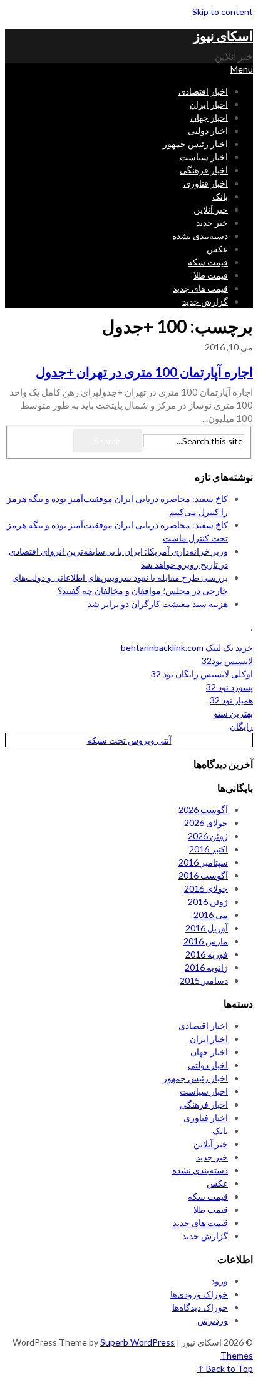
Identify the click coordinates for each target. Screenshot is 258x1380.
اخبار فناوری (205, 183)
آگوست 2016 (203, 875)
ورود (219, 1280)
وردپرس (212, 1320)
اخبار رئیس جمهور (195, 143)
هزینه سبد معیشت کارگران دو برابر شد (158, 603)
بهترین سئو (233, 713)
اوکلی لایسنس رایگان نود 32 (202, 673)
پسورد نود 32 (229, 687)
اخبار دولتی (208, 130)
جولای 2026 (206, 822)
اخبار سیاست (204, 156)
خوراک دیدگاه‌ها (200, 1307)
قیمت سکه (208, 262)
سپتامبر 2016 (203, 862)
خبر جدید (212, 222)
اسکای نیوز (223, 35)
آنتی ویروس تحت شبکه (129, 740)
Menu (241, 69)
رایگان (241, 726)
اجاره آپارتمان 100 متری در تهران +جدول (144, 371)
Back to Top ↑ (225, 1368)
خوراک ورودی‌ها (199, 1294)
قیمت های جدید (200, 288)
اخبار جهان (209, 117)
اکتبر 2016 (208, 849)
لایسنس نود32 (227, 660)
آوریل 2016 (206, 928)
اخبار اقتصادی (203, 91)
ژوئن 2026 (208, 836)
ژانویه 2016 (206, 967)
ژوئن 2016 (208, 901)
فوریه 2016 (206, 954)
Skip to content (222, 11)
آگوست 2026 (203, 809)
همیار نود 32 (231, 700)
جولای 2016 (206, 888)
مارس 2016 (205, 941)
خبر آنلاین (211, 209)
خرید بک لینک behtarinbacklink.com (187, 647)
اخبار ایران (209, 104)
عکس (217, 248)
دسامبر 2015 (204, 980)
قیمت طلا (211, 275)
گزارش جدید (205, 301)
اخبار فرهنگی (204, 170)
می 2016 (211, 914)
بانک (220, 196)
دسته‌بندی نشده (200, 235)
